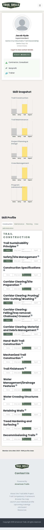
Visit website (22, 55)
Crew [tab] (36, 224)
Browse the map (22, 499)
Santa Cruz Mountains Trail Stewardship (22, 41)
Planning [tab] (29, 224)
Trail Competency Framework (22, 496)
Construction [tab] (7, 224)
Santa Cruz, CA (22, 43)
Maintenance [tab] (19, 224)
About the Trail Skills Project (22, 493)
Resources (22, 510)
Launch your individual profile (22, 502)
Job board (22, 507)
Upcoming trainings (22, 504)
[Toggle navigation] (40, 5)
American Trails (22, 484)
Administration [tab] (8, 228)
